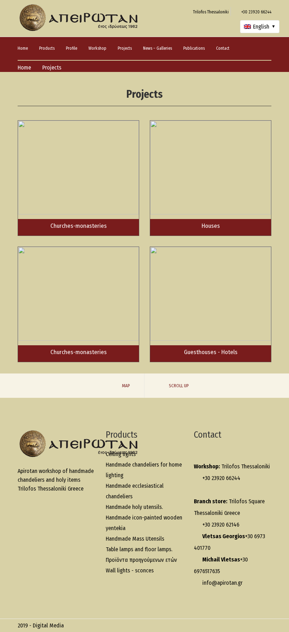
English (264, 26)
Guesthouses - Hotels (211, 352)
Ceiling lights (121, 454)
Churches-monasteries (78, 226)
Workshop (97, 48)
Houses (211, 226)
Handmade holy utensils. (134, 507)
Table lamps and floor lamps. (139, 549)
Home (23, 48)
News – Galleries (157, 48)
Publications (194, 48)
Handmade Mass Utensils (135, 538)
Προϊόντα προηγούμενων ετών (141, 560)
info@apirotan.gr (222, 582)
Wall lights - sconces (130, 570)
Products (47, 48)
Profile (71, 48)
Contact (222, 48)
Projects (125, 48)
